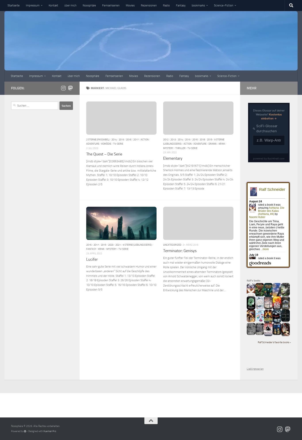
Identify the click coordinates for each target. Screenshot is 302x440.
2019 (209, 139)
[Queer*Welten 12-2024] (259, 320)
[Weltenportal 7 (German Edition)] (285, 295)
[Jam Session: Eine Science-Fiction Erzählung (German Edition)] (268, 322)
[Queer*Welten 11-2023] (251, 321)
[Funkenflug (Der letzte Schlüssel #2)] (259, 295)
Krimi (222, 143)
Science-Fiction (223, 5)
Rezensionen (149, 5)
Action (145, 139)
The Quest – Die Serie (104, 154)
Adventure (92, 143)
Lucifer (92, 259)
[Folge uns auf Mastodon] (70, 88)
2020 (110, 244)
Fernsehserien (111, 5)
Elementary (172, 158)
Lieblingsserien (255, 368)
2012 (165, 139)
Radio (166, 5)
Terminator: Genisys (180, 250)
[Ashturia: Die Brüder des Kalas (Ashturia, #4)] (251, 295)
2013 (173, 139)
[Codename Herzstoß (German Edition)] (277, 309)
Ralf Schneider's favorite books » (274, 342)
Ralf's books (253, 280)
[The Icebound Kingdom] (259, 308)
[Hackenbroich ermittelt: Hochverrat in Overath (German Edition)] (268, 308)
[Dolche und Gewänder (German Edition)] (285, 320)
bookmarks (198, 5)
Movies (130, 5)
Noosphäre (89, 5)
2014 (114, 139)
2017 (136, 139)
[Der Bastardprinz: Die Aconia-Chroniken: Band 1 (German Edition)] (251, 308)
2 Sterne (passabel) (97, 139)
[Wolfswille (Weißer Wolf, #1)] (259, 334)
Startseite (14, 5)
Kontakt (53, 5)
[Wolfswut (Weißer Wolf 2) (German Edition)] (251, 334)
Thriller (180, 148)
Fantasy (180, 5)
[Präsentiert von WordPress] (25, 431)
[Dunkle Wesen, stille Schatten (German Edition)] (268, 335)
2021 (118, 244)
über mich (70, 5)
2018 (202, 139)
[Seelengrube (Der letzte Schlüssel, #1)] (268, 295)
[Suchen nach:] (34, 105)
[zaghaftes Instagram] (63, 88)
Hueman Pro (49, 431)
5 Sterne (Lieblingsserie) (137, 244)
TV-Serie (118, 143)
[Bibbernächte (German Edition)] (277, 334)
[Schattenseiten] (277, 321)
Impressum (33, 5)
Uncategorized (172, 244)
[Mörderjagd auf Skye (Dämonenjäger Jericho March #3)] (285, 309)
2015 (121, 139)
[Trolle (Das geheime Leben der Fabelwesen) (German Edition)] (285, 335)
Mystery (168, 148)
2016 (128, 139)
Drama (212, 143)
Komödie (106, 143)
